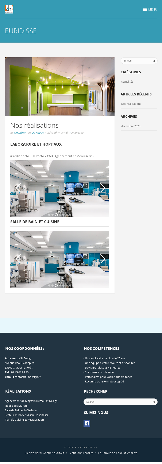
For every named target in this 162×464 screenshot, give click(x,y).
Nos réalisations (34, 125)
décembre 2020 (130, 126)
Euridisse (38, 132)
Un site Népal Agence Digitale (45, 453)
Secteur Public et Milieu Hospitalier (26, 415)
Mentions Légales (81, 453)
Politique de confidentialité (117, 453)
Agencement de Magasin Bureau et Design (31, 401)
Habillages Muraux (16, 406)
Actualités (20, 132)
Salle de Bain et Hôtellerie (20, 410)
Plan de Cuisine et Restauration (24, 419)
